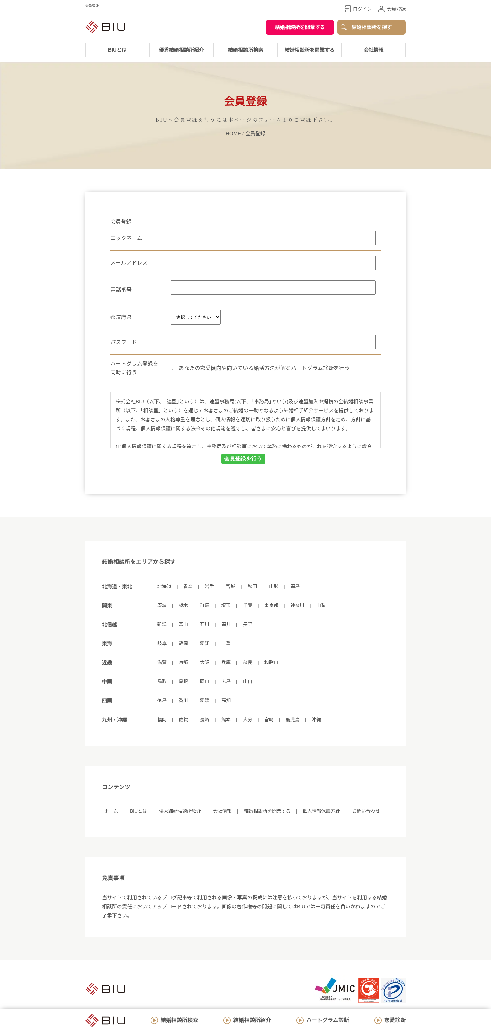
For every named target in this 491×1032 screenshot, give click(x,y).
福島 (295, 586)
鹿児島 (293, 719)
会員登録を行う (243, 458)
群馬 (204, 605)
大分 (247, 719)
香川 (183, 700)
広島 (226, 681)
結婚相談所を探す (372, 27)
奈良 (247, 662)
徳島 (162, 700)
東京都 (271, 605)
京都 (183, 662)
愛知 (204, 643)
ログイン (362, 9)
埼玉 (226, 605)
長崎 (204, 719)
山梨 (321, 605)
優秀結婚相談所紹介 (181, 50)
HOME (233, 133)
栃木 (183, 605)
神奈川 (297, 605)
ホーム (111, 811)
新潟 (162, 624)
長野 (247, 624)
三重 (226, 643)
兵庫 (226, 662)
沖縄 (316, 719)
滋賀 (162, 662)
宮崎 (269, 719)
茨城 (162, 605)
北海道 (164, 586)
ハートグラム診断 (327, 1020)
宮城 (230, 586)
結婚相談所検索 (179, 1020)
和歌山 (271, 662)
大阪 (204, 662)
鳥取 (162, 681)
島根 (183, 681)
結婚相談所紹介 (252, 1020)
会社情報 (374, 50)
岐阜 (162, 643)
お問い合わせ (366, 811)
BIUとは (138, 811)
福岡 (162, 719)
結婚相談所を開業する (300, 27)
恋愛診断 (395, 1020)
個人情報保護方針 (321, 811)
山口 (247, 681)
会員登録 (396, 9)
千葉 (247, 605)
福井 (226, 624)
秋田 (252, 586)
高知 (226, 700)
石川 (204, 624)
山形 (273, 586)
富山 (183, 624)
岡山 (204, 681)
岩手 (209, 586)
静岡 (183, 643)
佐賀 (183, 719)
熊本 (226, 719)
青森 (188, 586)
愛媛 (204, 700)
